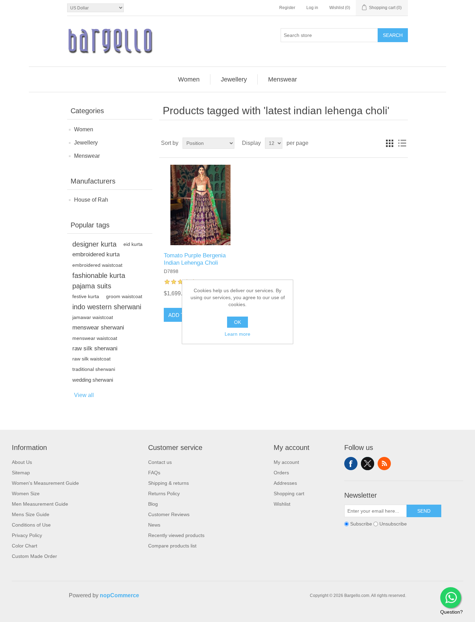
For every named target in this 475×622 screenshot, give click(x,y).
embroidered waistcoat (97, 265)
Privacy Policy (27, 535)
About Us (22, 462)
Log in (312, 7)
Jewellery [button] (234, 79)
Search (393, 35)
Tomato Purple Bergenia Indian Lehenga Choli (195, 259)
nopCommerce (119, 595)
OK (237, 322)
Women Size (26, 493)
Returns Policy (164, 493)
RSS (384, 463)
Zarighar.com (263, 615)
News (154, 525)
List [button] (402, 143)
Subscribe (361, 524)
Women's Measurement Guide (45, 483)
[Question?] (450, 597)
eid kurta (133, 244)
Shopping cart (289, 493)
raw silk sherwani (95, 348)
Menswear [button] (282, 79)
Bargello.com (227, 615)
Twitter (367, 463)
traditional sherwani (93, 369)
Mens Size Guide (30, 514)
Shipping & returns (168, 483)
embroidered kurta (96, 254)
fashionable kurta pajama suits (98, 281)
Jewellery (86, 143)
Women (83, 129)
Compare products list (172, 546)
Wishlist (282, 504)
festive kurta (85, 296)
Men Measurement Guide (40, 504)
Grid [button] (389, 143)
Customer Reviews (169, 514)
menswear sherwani (98, 327)
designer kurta (94, 244)
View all (84, 395)
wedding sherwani (92, 380)
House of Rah (91, 200)
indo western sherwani (106, 307)
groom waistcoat (124, 296)
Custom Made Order (34, 556)
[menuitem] (189, 79)
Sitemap (21, 472)
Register (287, 7)
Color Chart (24, 546)
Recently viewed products (176, 535)
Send (423, 511)
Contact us (160, 462)
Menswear (87, 156)
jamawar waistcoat (92, 317)
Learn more (237, 334)
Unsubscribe (393, 524)
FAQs (154, 472)
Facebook (350, 463)
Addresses (285, 483)
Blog (153, 504)
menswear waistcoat (94, 338)
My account (286, 462)
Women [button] (189, 79)
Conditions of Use (31, 525)
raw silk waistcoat (91, 358)
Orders (281, 472)
